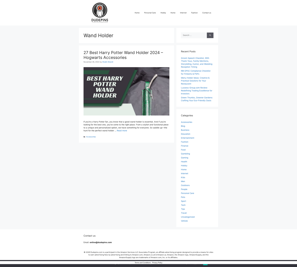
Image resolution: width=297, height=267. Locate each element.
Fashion (194, 13)
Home (137, 13)
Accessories (91, 137)
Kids (183, 177)
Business (185, 130)
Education (185, 134)
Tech (183, 205)
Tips (183, 209)
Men (183, 181)
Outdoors (185, 185)
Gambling (185, 154)
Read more (122, 130)
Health (184, 161)
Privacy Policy (157, 263)
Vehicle (184, 221)
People (184, 189)
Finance (184, 146)
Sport (183, 201)
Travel (184, 213)
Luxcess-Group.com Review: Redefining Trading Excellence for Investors (196, 91)
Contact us (206, 13)
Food (183, 150)
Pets (183, 197)
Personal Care (150, 13)
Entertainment (187, 138)
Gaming (184, 158)
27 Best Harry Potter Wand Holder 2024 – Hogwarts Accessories (123, 55)
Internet (183, 13)
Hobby (163, 13)
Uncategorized (188, 217)
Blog (183, 126)
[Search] (210, 35)
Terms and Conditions (143, 263)
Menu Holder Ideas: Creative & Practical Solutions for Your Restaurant (195, 81)
